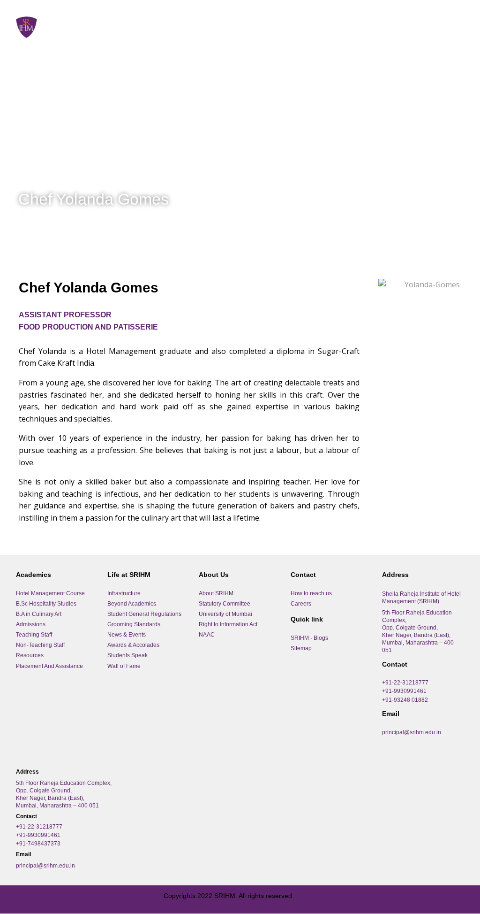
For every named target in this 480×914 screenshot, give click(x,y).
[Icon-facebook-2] (25, 899)
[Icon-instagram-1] (46, 899)
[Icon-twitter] (67, 899)
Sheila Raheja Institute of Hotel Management (151, 21)
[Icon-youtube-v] (88, 899)
